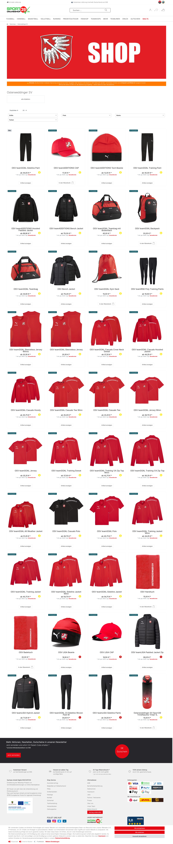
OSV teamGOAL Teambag (26, 289)
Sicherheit (50, 800)
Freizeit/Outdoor (70, 19)
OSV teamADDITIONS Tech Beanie (107, 168)
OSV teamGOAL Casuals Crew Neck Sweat (107, 351)
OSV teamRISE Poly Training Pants (147, 289)
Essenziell (15, 841)
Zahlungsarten (51, 809)
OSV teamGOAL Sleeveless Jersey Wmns (25, 351)
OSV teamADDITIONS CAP (66, 168)
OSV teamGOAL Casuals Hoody (26, 410)
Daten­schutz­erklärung (62, 838)
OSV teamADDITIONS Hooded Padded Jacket (25, 230)
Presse (89, 800)
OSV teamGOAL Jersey (26, 471)
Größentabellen (52, 792)
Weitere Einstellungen (52, 841)
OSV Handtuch (147, 592)
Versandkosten (32, 174)
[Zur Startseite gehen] (7, 24)
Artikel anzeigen (25, 183)
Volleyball (46, 19)
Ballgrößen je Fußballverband (56, 786)
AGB (88, 783)
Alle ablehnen (139, 832)
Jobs (88, 794)
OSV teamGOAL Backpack (147, 229)
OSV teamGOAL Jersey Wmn (147, 410)
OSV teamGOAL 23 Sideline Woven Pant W (66, 714)
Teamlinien (115, 19)
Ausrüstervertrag (52, 783)
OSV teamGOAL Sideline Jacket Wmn (66, 593)
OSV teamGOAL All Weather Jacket (25, 531)
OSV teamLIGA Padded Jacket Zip (147, 652)
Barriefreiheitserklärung (94, 786)
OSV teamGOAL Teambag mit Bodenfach (107, 230)
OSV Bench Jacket (66, 289)
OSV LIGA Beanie (66, 652)
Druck (125, 19)
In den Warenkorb (64, 183)
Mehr (105, 19)
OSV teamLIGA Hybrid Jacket (26, 713)
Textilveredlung (52, 803)
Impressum (90, 792)
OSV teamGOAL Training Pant (147, 168)
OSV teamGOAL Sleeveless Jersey (66, 350)
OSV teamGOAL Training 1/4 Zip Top (147, 471)
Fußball (10, 19)
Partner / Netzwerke (93, 797)
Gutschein (135, 19)
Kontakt (49, 797)
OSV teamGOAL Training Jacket (26, 592)
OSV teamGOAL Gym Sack (106, 289)
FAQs (48, 789)
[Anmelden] (150, 10)
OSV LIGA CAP (107, 652)
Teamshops (96, 19)
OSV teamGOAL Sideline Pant (26, 168)
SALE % (145, 19)
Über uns (90, 803)
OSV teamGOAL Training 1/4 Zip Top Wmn (107, 472)
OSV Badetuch (26, 652)
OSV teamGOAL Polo (107, 531)
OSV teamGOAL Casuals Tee (106, 410)
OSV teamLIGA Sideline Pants (107, 713)
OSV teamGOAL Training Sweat (66, 471)
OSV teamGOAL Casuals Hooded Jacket (147, 351)
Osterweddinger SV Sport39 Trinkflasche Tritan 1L (147, 714)
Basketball (33, 19)
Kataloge (50, 794)
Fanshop (84, 19)
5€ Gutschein (122, 750)
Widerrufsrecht (92, 809)
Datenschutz (91, 789)
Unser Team (91, 806)
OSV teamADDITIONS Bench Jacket (66, 229)
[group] (66, 147)
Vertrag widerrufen (95, 812)
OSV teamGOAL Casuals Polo (66, 531)
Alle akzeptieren (139, 828)
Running (57, 19)
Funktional (40, 841)
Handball (21, 19)
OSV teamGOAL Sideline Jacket (107, 592)
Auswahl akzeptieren (139, 836)
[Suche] (106, 10)
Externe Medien (27, 841)
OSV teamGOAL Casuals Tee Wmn (66, 410)
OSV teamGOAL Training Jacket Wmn (147, 532)
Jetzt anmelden (13, 755)
